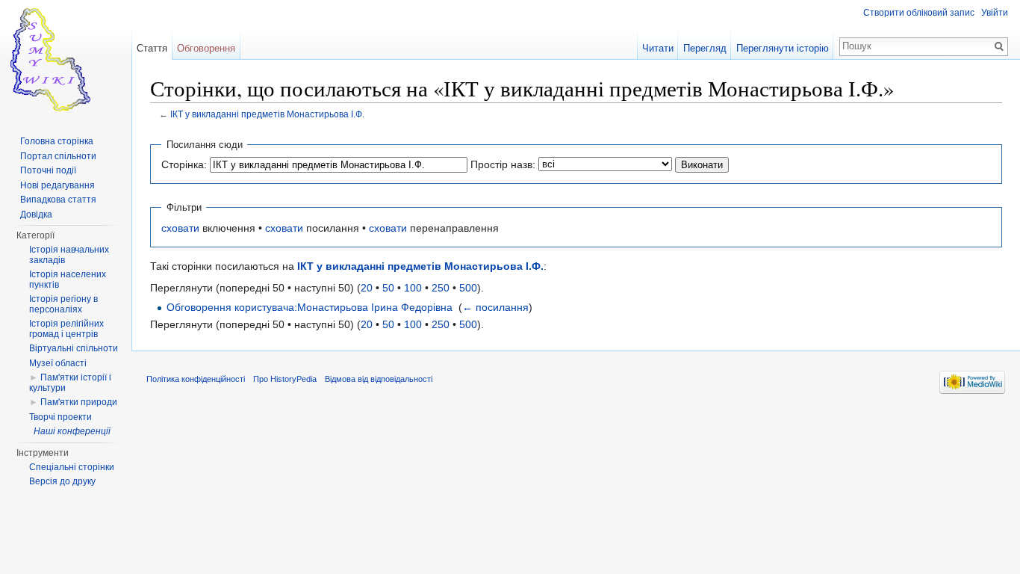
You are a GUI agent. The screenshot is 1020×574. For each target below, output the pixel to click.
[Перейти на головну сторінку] (65, 60)
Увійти (994, 12)
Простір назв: (502, 164)
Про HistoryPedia (285, 378)
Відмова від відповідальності (378, 378)
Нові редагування (57, 185)
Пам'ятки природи (78, 402)
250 (441, 288)
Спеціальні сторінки (71, 467)
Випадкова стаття (58, 199)
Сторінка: (184, 164)
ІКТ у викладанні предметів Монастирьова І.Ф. (267, 114)
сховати (180, 228)
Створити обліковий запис (918, 12)
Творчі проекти (60, 417)
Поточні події (48, 170)
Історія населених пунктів (67, 279)
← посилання (495, 307)
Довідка (36, 214)
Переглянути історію (782, 48)
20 (367, 288)
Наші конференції (72, 431)
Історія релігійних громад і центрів (66, 328)
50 (388, 288)
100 (413, 288)
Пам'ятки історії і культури (70, 382)
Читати (658, 48)
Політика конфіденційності (195, 378)
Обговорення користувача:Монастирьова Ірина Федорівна (310, 307)
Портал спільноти (58, 156)
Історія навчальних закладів (69, 254)
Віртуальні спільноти (73, 348)
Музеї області (58, 363)
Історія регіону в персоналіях (63, 304)
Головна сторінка (56, 141)
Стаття (152, 48)
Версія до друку (62, 481)
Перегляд (705, 48)
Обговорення (206, 48)
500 (468, 288)
